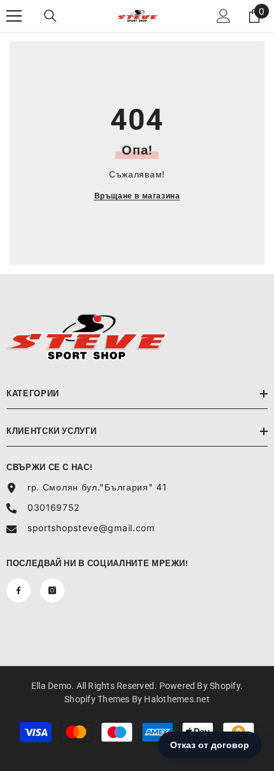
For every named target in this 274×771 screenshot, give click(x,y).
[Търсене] (50, 16)
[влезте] (224, 16)
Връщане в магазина (137, 195)
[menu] (14, 16)
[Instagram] (52, 590)
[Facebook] (18, 590)
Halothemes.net (176, 699)
